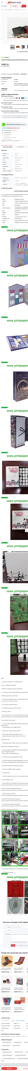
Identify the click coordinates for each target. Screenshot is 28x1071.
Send (13, 945)
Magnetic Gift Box (6, 1045)
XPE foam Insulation (5, 1023)
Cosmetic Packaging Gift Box (8, 1058)
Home (2, 9)
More (2, 1061)
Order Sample (24, 74)
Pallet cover (16, 1023)
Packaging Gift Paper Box (20, 1055)
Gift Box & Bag (16, 9)
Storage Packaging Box (7, 1055)
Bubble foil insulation (5, 1025)
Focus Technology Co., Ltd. (17, 1065)
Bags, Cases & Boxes (9, 9)
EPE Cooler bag (17, 1028)
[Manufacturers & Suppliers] (14, 2)
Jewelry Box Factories (7, 1052)
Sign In (3, 140)
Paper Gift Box (23, 9)
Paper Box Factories (19, 1052)
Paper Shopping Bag (6, 1042)
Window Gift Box (16, 1045)
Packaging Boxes (17, 1042)
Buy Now (9, 1068)
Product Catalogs (20, 1020)
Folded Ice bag (17, 1025)
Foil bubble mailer (5, 1028)
